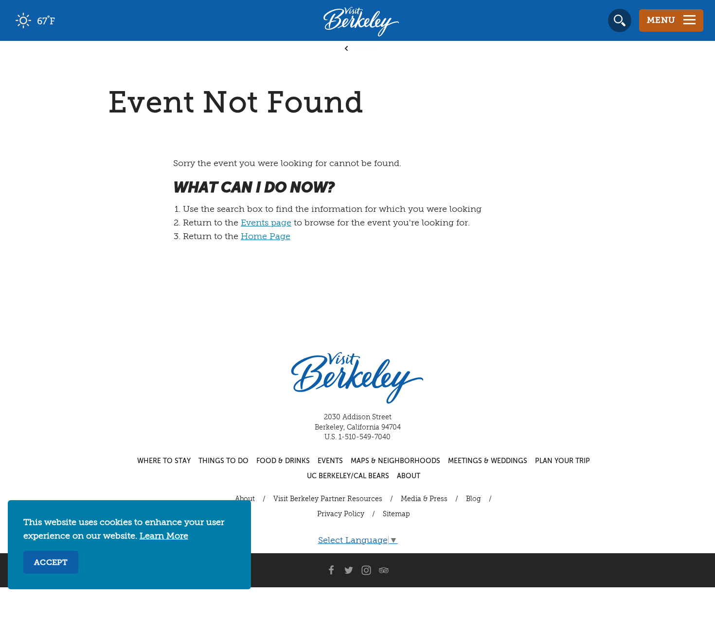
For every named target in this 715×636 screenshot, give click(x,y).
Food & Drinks (283, 461)
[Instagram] (366, 570)
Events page (266, 223)
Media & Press (424, 499)
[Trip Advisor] (383, 570)
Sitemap (396, 514)
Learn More (164, 536)
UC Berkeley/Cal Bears (348, 476)
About (408, 476)
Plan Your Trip (562, 461)
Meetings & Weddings (487, 461)
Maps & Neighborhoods (395, 461)
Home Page (265, 236)
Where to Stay (164, 461)
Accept (51, 563)
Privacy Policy (340, 514)
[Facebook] (331, 570)
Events (330, 461)
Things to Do (223, 461)
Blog (473, 499)
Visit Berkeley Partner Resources (327, 499)
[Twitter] (348, 570)
